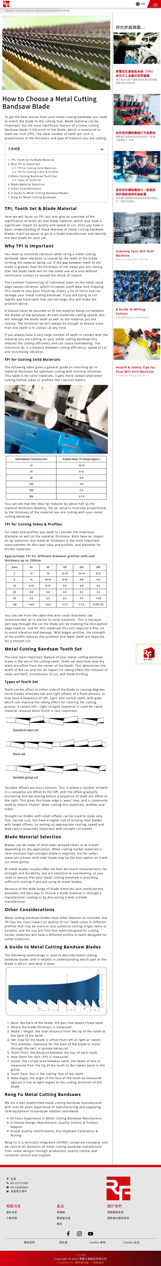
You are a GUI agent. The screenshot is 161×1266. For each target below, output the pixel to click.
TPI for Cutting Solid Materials (37, 168)
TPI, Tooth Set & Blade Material (32, 160)
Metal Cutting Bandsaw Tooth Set (34, 176)
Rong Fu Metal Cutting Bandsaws (33, 197)
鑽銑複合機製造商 (118, 1218)
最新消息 (11, 1212)
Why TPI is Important (25, 164)
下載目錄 (11, 1218)
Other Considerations (26, 188)
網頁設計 (98, 1262)
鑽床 (59, 1224)
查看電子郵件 (19, 1191)
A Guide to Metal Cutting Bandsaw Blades (40, 193)
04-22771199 (19, 1183)
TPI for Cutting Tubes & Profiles (37, 171)
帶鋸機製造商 (115, 1212)
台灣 (13, 1179)
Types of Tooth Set (29, 180)
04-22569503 (19, 1187)
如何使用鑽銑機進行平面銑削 (136, 133)
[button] (155, 4)
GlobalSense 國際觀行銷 (73, 1262)
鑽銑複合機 (63, 1218)
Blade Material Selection (28, 184)
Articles (9, 10)
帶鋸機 (61, 1212)
